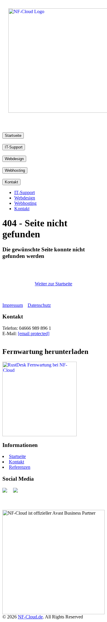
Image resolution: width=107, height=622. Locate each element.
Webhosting (15, 170)
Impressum (12, 305)
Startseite (13, 135)
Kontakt (11, 182)
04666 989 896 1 (35, 328)
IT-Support (14, 147)
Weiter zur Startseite (53, 283)
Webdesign (14, 159)
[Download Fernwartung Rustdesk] (39, 434)
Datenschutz (39, 305)
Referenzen (19, 467)
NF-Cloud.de (30, 616)
